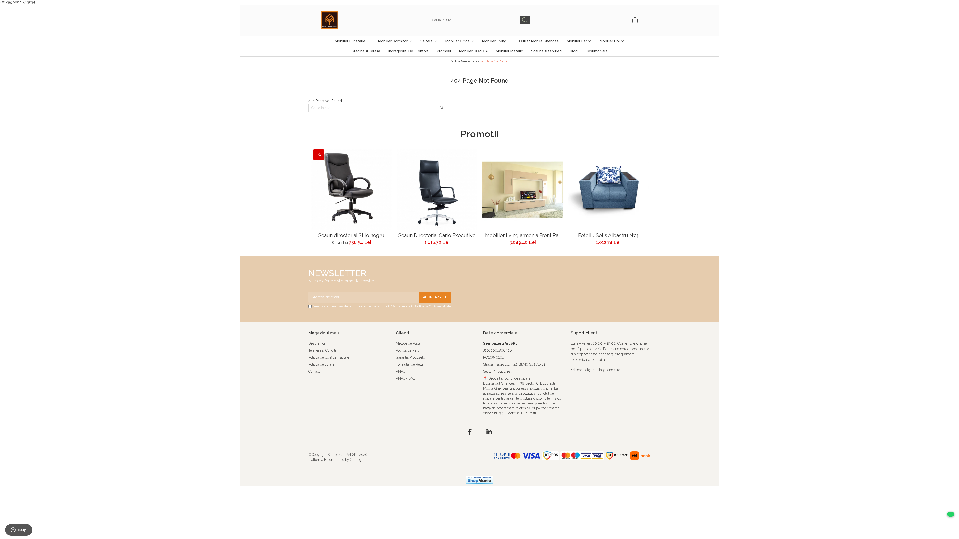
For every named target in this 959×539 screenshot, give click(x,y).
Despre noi (316, 343)
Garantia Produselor (411, 357)
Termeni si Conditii (322, 350)
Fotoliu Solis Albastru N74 (608, 235)
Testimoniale (597, 51)
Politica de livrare (321, 364)
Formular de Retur (410, 364)
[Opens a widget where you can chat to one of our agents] (18, 530)
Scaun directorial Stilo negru (351, 235)
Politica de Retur (408, 350)
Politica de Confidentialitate (432, 306)
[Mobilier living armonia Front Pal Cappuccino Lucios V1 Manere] (522, 189)
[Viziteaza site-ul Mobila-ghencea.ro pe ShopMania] (479, 480)
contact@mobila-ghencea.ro (598, 370)
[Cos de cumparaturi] (634, 20)
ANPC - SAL (405, 378)
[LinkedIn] (489, 432)
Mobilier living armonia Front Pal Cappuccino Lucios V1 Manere (522, 235)
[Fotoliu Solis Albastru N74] (608, 189)
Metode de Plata (408, 343)
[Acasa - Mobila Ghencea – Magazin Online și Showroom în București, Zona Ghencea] (346, 20)
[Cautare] (525, 20)
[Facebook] (470, 432)
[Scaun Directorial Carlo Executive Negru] (437, 189)
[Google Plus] (479, 432)
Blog (574, 51)
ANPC (400, 371)
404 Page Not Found (494, 61)
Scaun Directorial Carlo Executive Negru (437, 235)
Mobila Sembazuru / (465, 61)
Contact (314, 371)
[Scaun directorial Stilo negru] (351, 189)
